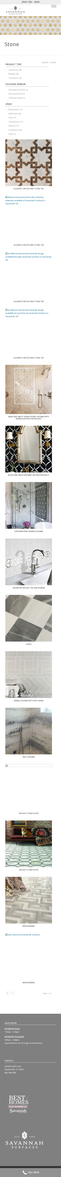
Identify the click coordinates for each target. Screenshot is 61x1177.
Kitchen (12, 125)
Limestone (13, 69)
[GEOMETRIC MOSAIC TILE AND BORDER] (28, 562)
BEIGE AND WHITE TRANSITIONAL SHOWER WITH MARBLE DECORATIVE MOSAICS (28, 417)
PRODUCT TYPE (13, 64)
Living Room (14, 130)
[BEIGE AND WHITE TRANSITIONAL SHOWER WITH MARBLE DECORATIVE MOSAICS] (28, 389)
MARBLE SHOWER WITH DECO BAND (29, 700)
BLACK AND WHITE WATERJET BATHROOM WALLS (28, 475)
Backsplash (14, 109)
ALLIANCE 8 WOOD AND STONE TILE (29, 301)
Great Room (14, 121)
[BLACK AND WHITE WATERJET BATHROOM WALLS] (28, 449)
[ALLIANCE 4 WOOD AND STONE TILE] (28, 162)
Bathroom (13, 113)
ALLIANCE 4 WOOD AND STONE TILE (29, 188)
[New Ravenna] (28, 900)
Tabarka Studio (15, 98)
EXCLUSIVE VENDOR (16, 84)
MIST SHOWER (29, 757)
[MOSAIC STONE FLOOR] (28, 787)
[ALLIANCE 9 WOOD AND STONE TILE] (28, 331)
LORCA (29, 644)
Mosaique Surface (17, 89)
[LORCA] (28, 618)
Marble (12, 73)
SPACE (9, 104)
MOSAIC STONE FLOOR (28, 813)
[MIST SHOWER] (28, 731)
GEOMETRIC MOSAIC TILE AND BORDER (29, 588)
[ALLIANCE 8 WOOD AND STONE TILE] (28, 275)
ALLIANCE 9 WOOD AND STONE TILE (29, 358)
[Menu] (52, 5)
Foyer (11, 117)
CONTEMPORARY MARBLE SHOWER (28, 531)
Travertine (13, 78)
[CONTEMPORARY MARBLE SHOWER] (28, 505)
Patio (11, 134)
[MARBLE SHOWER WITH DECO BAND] (28, 674)
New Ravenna (29, 926)
